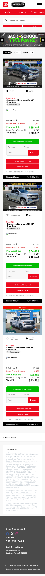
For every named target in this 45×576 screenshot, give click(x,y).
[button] (40, 72)
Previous (2, 40)
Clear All (7, 52)
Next (43, 40)
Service (23, 12)
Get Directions (38, 12)
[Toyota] (5, 4)
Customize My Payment (23, 161)
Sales (8, 12)
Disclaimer (41, 34)
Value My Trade (22, 167)
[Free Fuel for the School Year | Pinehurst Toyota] (22, 40)
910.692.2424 (15, 541)
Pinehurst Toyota (12, 177)
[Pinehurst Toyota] (20, 4)
